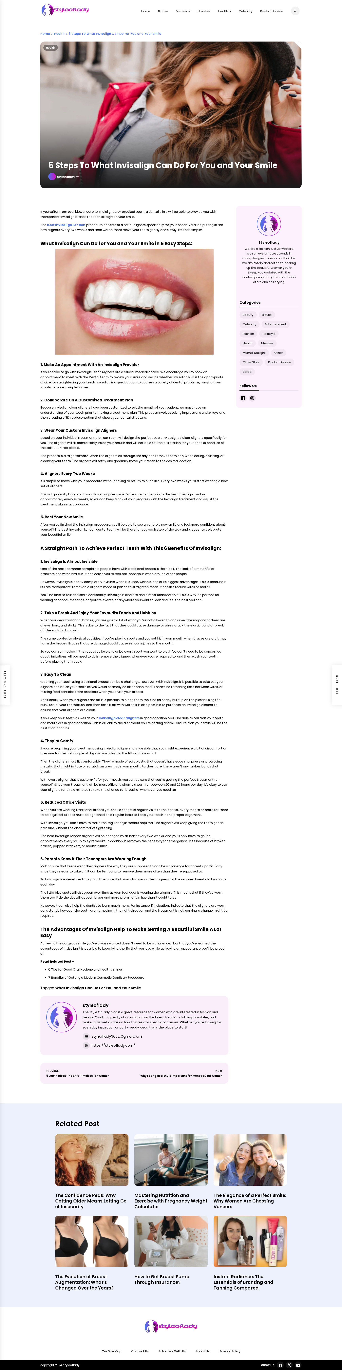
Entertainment (275, 324)
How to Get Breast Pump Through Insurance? (161, 1280)
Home (145, 11)
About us (203, 1351)
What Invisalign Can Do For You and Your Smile (98, 987)
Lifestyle (267, 343)
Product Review (271, 11)
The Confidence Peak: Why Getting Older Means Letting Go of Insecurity (90, 1201)
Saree (247, 372)
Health (223, 11)
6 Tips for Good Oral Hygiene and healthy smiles (85, 969)
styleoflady (66, 177)
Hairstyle (204, 11)
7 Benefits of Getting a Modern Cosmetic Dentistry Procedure (96, 977)
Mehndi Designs (254, 353)
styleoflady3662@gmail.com (116, 1036)
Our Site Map (111, 1351)
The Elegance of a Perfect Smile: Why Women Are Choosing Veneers (250, 1201)
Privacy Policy (229, 1351)
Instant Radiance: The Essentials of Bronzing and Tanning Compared (243, 1282)
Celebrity (245, 11)
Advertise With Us (172, 1351)
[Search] (295, 11)
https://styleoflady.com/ (113, 1045)
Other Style (251, 362)
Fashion (181, 11)
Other (278, 353)
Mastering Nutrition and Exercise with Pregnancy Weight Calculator (170, 1201)
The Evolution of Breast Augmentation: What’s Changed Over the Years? (84, 1282)
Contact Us (140, 1351)
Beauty (248, 315)
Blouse (163, 11)
